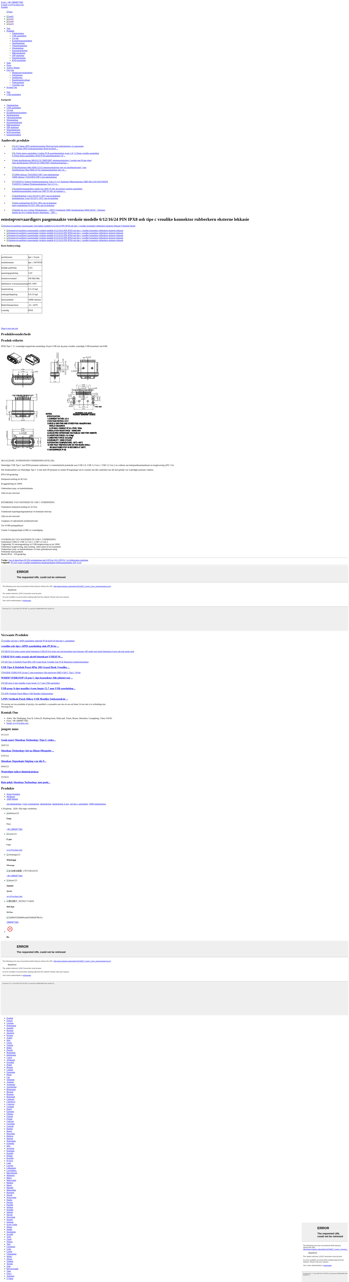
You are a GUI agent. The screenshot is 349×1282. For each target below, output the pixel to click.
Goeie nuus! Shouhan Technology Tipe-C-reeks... (28, 740)
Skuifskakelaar (18, 43)
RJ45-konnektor (19, 60)
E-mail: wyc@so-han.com (12, 5)
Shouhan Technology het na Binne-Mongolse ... (27, 750)
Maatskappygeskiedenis (22, 72)
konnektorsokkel (14, 135)
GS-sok (15, 38)
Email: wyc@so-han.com (17, 723)
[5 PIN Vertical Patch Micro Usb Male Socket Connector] (27, 693)
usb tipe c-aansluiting (79, 804)
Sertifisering (17, 77)
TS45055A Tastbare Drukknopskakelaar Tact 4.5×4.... (35, 184)
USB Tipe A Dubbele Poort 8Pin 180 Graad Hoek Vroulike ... (35, 667)
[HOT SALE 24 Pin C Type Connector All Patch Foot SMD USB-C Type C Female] (41, 672)
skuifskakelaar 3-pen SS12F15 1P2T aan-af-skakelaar (35, 198)
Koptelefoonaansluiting (22, 41)
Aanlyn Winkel (13, 68)
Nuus (9, 65)
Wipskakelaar (18, 48)
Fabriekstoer (17, 75)
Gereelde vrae (18, 85)
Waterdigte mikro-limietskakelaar (20, 771)
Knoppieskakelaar (20, 50)
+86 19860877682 (14, 829)
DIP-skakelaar (18, 55)
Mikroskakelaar (18, 53)
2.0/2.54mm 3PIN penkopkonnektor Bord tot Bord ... (35, 148)
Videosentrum (18, 82)
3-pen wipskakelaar (30, 804)
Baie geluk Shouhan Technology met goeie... (25, 782)
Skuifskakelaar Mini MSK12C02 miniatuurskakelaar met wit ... (39, 170)
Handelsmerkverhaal (21, 80)
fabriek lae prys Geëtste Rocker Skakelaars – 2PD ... (34, 212)
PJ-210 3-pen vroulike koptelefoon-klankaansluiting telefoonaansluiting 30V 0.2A (46, 562)
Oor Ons (10, 70)
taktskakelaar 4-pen (60, 804)
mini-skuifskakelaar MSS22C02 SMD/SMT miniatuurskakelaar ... (40, 163)
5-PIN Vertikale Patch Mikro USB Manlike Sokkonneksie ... (34, 698)
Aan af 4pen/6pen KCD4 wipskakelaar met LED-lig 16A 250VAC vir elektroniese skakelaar (48, 560)
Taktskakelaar (18, 33)
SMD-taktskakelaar (97, 804)
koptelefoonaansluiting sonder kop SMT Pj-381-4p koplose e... (39, 191)
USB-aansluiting (19, 36)
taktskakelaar (45, 804)
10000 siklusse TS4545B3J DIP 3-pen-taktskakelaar (34, 177)
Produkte (10, 31)
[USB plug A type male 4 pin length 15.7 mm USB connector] (30, 683)
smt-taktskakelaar (14, 804)
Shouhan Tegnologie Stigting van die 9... (23, 761)
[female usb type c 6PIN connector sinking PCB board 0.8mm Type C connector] (38, 641)
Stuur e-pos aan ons (9, 328)
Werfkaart (11, 796)
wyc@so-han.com (14, 850)
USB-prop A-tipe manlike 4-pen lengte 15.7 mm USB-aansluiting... (38, 688)
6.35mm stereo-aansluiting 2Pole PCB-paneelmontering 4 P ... (38, 156)
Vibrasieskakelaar (19, 45)
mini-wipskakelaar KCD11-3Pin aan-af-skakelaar (33, 205)
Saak (9, 63)
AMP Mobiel (12, 799)
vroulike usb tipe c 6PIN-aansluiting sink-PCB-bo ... (30, 646)
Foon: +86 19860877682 (12, 2)
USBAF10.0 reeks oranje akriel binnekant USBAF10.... (32, 656)
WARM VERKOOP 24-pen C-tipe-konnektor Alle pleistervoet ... (37, 677)
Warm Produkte (13, 794)
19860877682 (13, 922)
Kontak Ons (12, 87)
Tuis (8, 28)
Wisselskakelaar (19, 58)
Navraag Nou (7, 707)
